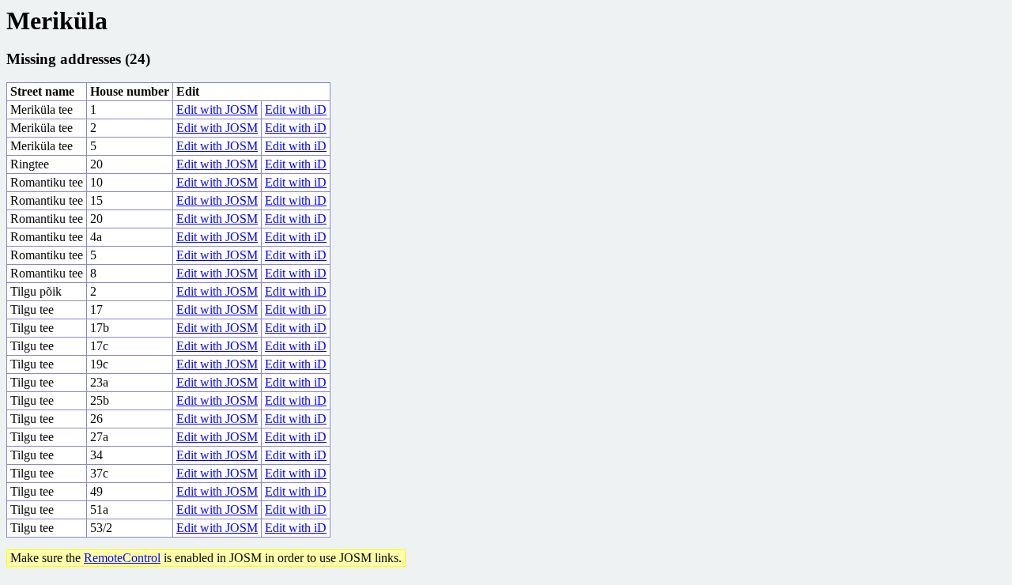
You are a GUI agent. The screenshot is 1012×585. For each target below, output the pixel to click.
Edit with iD (296, 109)
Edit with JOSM (217, 109)
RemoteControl (122, 557)
